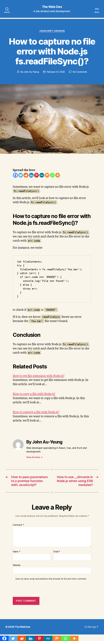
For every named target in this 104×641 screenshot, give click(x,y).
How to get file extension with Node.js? (38, 376)
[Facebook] (15, 175)
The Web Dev (52, 6)
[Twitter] (20, 175)
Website (16, 565)
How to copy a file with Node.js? (34, 394)
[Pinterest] (36, 175)
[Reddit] (26, 175)
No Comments (80, 71)
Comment (18, 525)
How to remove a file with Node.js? (36, 412)
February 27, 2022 (56, 71)
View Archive (34, 457)
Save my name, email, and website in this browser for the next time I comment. (51, 579)
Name (16, 551)
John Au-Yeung (31, 71)
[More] (57, 175)
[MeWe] (41, 175)
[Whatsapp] (52, 175)
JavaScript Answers (52, 31)
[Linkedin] (31, 175)
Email (56, 551)
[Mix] (47, 175)
